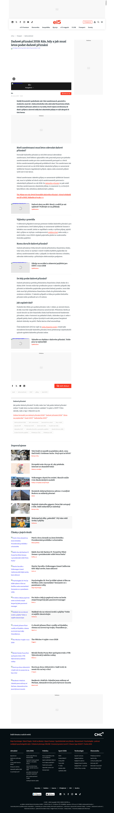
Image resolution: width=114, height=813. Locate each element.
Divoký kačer (45, 770)
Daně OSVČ (28, 418)
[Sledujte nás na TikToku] (32, 22)
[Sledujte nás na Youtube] (28, 22)
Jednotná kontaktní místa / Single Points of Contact (49, 808)
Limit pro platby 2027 (96, 761)
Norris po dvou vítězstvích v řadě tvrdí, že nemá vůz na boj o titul (49, 668)
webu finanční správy (50, 327)
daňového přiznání (52, 183)
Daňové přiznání (28, 36)
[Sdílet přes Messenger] (20, 385)
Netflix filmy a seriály (80, 768)
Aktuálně (13, 751)
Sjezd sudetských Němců (49, 760)
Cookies (88, 806)
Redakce (45, 788)
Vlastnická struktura (29, 808)
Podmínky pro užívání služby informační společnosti (49, 806)
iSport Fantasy (49, 741)
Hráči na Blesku (38, 741)
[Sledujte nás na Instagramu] (24, 22)
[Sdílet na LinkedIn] (24, 385)
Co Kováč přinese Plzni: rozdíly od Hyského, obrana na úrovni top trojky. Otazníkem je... (50, 626)
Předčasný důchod (95, 756)
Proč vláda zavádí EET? (48, 762)
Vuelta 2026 (88, 744)
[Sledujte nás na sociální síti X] (16, 22)
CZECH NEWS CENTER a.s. (63, 802)
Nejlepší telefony (78, 758)
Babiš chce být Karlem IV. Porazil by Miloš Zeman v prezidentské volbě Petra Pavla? (49, 553)
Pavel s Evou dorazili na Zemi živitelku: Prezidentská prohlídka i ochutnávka (48, 539)
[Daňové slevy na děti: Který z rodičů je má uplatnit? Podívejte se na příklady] (20, 208)
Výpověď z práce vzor (48, 767)
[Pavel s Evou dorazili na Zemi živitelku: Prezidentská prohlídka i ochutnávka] (20, 542)
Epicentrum (13, 756)
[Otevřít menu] (102, 22)
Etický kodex (67, 808)
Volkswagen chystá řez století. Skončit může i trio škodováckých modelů (50, 479)
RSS (70, 788)
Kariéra (77, 788)
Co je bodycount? (15, 772)
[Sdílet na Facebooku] (12, 385)
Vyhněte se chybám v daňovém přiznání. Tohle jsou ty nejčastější (51, 340)
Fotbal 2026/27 (62, 758)
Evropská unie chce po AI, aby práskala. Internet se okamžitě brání (48, 465)
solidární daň (53, 232)
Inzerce (54, 788)
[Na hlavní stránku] (57, 22)
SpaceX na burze (78, 756)
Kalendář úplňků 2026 (16, 769)
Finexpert (82, 27)
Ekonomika (35, 27)
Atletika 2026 (61, 768)
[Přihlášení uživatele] (95, 22)
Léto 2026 (30, 751)
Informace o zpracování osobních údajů (74, 806)
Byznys (55, 27)
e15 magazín (64, 27)
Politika (45, 751)
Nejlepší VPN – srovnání (80, 766)
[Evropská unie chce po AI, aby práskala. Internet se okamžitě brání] (20, 468)
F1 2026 (60, 766)
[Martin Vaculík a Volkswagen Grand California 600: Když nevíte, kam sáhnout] (20, 570)
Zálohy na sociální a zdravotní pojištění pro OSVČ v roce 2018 (50, 264)
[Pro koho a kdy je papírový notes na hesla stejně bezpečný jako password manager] (20, 602)
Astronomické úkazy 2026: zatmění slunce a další (32, 767)
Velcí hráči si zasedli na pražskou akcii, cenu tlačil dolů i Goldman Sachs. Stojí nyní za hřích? (51, 452)
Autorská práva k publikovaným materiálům (22, 806)
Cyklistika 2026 (62, 770)
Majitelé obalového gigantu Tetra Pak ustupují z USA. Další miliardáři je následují (51, 505)
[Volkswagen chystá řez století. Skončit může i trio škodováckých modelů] (20, 482)
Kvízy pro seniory (14, 767)
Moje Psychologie (16, 741)
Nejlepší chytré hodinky (80, 763)
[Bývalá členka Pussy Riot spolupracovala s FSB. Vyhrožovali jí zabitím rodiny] (20, 657)
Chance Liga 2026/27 (76, 744)
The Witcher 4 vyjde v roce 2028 (45, 639)
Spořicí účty (93, 758)
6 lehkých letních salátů (32, 780)
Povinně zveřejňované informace (81, 808)
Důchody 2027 (94, 763)
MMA (59, 756)
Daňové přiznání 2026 (54, 415)
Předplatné (62, 788)
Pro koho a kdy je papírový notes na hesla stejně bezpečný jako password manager (49, 598)
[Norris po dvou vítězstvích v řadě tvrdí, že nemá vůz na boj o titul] (20, 671)
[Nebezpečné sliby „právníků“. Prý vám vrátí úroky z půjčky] (20, 522)
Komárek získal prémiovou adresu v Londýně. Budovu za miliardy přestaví (51, 492)
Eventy (90, 27)
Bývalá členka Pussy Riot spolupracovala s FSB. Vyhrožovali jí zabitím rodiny (51, 654)
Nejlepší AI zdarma (79, 761)
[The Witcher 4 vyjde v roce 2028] (20, 643)
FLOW (74, 27)
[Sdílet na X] (16, 385)
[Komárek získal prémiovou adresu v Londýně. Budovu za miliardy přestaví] (20, 495)
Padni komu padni (47, 765)
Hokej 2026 (61, 761)
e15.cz (12, 36)
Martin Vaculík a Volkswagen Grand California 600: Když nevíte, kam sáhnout (51, 567)
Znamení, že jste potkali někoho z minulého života (32, 761)
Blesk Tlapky (27, 741)
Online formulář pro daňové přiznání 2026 (29, 415)
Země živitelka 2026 (95, 768)
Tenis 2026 (61, 763)
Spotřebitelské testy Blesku (64, 741)
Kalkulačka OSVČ (40, 418)
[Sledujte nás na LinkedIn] (12, 22)
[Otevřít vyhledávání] (98, 22)
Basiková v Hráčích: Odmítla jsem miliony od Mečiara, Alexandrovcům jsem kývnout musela (51, 681)
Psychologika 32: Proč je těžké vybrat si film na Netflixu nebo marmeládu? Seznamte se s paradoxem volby (51, 582)
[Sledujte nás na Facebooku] (20, 22)
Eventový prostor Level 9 (59, 744)
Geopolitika (46, 27)
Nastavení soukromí (97, 806)
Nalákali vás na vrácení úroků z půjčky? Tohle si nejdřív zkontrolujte (51, 613)
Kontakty (37, 788)
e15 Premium (24, 27)
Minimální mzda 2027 (96, 766)
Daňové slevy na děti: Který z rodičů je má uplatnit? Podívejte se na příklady (49, 205)
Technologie (79, 751)
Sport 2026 (62, 751)
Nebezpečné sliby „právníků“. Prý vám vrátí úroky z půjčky (50, 519)
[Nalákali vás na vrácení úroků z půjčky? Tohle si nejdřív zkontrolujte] (20, 616)
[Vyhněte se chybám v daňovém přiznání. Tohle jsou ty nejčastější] (20, 343)
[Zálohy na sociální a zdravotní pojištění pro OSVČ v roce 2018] (20, 267)
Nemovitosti (79, 741)
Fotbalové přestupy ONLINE (41, 744)
